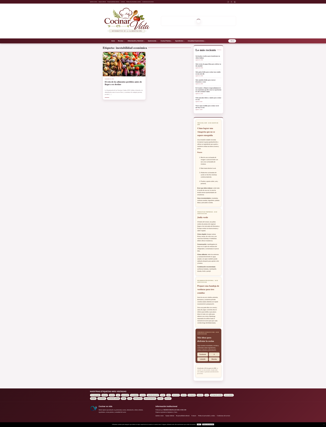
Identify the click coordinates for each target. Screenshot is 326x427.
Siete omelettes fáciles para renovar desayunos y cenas (206, 81)
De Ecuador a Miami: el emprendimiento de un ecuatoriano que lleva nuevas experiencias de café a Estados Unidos (208, 89)
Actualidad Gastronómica (196, 41)
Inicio (113, 41)
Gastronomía (153, 41)
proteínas (93, 398)
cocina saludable (229, 395)
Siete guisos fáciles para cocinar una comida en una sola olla (208, 73)
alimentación (176, 395)
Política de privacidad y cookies (133, 1)
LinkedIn (202, 359)
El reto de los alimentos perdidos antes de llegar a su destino (123, 83)
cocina (129, 398)
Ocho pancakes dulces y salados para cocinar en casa (208, 98)
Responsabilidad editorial (113, 1)
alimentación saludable (113, 398)
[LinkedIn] (234, 2)
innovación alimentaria (149, 398)
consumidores (101, 398)
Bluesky (214, 359)
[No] (324, 424)
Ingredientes (180, 41)
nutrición (112, 395)
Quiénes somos (93, 1)
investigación (191, 395)
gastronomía (125, 395)
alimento (184, 395)
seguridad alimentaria (153, 395)
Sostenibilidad (134, 395)
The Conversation (95, 395)
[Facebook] (228, 2)
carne (206, 395)
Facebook (202, 354)
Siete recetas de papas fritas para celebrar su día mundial (208, 65)
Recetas (121, 41)
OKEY (199, 424)
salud (118, 395)
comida (123, 398)
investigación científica (216, 395)
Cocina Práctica (166, 41)
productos (200, 395)
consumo (142, 395)
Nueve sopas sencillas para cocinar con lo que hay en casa (207, 106)
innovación (168, 398)
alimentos (104, 395)
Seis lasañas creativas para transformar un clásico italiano (208, 57)
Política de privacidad (208, 424)
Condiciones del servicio (148, 1)
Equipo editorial (102, 1)
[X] (231, 2)
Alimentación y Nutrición (136, 41)
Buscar (232, 41)
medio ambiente (138, 398)
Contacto (123, 1)
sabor (168, 395)
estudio (162, 395)
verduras (160, 398)
